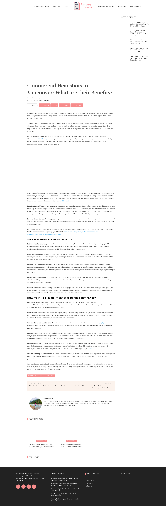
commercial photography (95, 323)
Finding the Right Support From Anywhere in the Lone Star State (139, 58)
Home (29, 98)
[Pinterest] (29, 486)
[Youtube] (34, 486)
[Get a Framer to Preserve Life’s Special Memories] (71, 432)
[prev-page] (69, 451)
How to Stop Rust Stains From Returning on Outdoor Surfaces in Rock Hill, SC (139, 33)
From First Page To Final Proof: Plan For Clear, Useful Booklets (139, 50)
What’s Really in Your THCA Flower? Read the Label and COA (138, 41)
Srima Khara (44, 100)
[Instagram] (23, 486)
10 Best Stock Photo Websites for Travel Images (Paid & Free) (41, 446)
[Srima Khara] (35, 403)
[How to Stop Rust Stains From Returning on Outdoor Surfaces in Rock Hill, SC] (124, 32)
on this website (65, 201)
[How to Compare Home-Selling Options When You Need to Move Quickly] (124, 24)
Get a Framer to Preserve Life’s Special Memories (71, 446)
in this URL (91, 349)
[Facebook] (44, 408)
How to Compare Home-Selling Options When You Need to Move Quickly (139, 24)
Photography (36, 98)
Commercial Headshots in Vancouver (41, 375)
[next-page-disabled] (72, 451)
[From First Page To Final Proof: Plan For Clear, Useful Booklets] (124, 50)
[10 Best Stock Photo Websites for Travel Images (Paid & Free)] (41, 432)
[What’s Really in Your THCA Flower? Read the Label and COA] (124, 42)
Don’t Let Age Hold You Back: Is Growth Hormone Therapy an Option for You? (94, 387)
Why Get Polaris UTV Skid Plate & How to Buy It (47, 386)
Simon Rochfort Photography (41, 139)
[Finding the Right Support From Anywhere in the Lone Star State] (124, 58)
